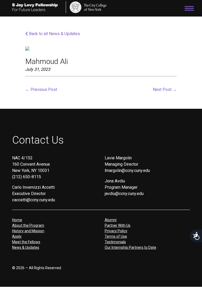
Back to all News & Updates (54, 33)
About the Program (28, 225)
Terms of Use (116, 236)
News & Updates (25, 247)
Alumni (111, 220)
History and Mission (28, 231)
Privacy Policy (116, 231)
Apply (17, 236)
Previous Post (41, 89)
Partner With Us (117, 225)
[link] (88, 7)
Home (17, 220)
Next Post (165, 89)
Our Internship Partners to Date (130, 247)
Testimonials (115, 242)
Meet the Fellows (26, 242)
